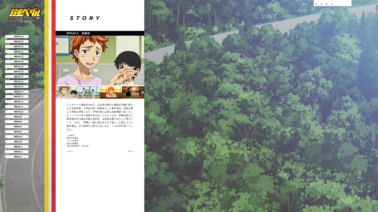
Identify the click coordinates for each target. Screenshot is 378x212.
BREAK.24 (18, 41)
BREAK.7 (18, 127)
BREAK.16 (18, 82)
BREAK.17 (18, 77)
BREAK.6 (18, 132)
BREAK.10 (18, 112)
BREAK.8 (18, 122)
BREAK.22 (18, 51)
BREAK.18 (18, 72)
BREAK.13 (18, 97)
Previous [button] (57, 92)
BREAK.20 (18, 62)
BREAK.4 (18, 142)
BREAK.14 (18, 92)
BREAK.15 (18, 87)
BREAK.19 (18, 67)
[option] (100, 60)
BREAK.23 (18, 46)
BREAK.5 (18, 137)
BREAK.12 (18, 102)
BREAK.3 (18, 147)
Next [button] (142, 92)
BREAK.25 (18, 36)
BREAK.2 (18, 152)
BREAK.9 (18, 117)
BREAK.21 (18, 57)
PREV (70, 151)
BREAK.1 (18, 157)
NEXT (130, 151)
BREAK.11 (18, 107)
